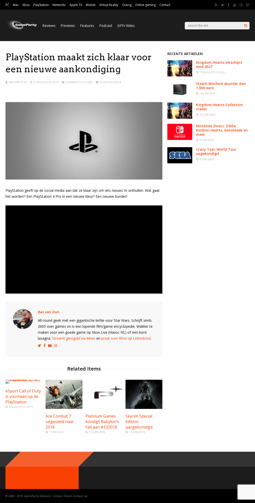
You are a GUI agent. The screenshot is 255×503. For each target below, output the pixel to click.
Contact (164, 5)
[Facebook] (229, 5)
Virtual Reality (108, 5)
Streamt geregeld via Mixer (73, 338)
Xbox (26, 5)
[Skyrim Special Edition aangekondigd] (144, 407)
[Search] (246, 25)
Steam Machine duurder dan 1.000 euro (221, 85)
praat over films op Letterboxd (126, 338)
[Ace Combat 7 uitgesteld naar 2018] (64, 407)
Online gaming (145, 5)
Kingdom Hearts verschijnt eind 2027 (219, 64)
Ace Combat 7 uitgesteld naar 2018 (60, 421)
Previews (68, 25)
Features (87, 25)
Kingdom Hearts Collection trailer (219, 106)
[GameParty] (21, 30)
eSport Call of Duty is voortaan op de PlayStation (23, 396)
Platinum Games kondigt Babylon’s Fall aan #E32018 (102, 421)
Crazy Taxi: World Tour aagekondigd (216, 151)
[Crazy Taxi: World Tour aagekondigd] (179, 162)
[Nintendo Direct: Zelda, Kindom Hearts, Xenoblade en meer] (179, 138)
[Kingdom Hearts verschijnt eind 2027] (179, 75)
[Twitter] (222, 5)
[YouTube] (234, 5)
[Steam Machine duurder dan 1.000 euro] (179, 96)
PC (7, 5)
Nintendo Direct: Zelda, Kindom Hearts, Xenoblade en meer (222, 130)
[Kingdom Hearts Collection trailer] (179, 117)
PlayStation (41, 5)
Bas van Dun (18, 82)
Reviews (49, 25)
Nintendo (59, 5)
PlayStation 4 (110, 82)
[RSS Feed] (216, 5)
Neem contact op (75, 496)
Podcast (105, 25)
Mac (16, 5)
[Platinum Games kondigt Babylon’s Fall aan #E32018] (103, 407)
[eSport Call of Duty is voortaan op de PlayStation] (23, 379)
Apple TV (75, 5)
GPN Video (126, 25)
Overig (126, 5)
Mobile (91, 5)
